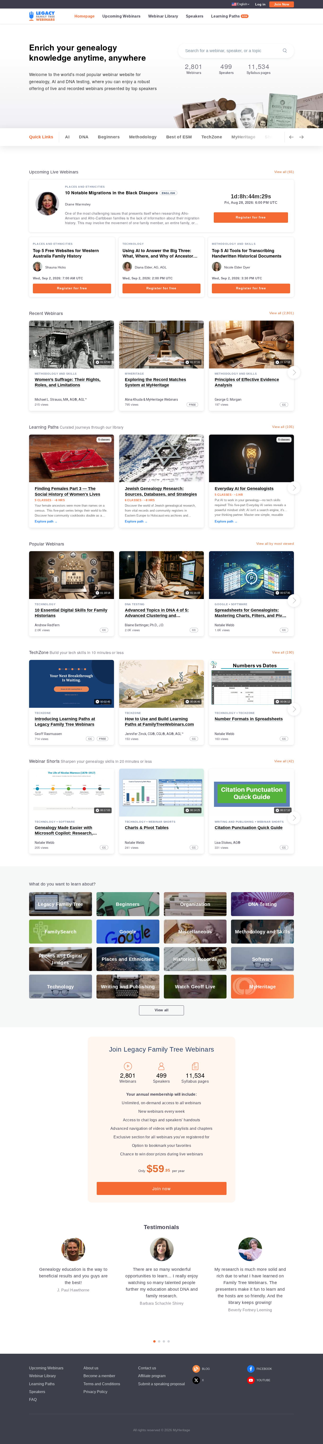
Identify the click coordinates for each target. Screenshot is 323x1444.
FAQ (33, 1400)
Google (221, 604)
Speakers (195, 16)
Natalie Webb (224, 625)
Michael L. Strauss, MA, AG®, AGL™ (61, 399)
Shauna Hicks (55, 267)
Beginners (109, 137)
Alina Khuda (134, 399)
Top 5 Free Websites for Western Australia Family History (66, 253)
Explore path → (46, 521)
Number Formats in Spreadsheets (249, 719)
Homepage (84, 16)
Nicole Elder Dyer (237, 267)
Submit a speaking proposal (161, 1384)
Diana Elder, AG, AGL (151, 267)
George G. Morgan (228, 399)
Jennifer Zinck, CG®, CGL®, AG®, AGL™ (154, 734)
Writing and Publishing (234, 821)
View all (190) (283, 652)
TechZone (211, 137)
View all (162, 1010)
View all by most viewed (275, 543)
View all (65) (284, 172)
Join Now (281, 4)
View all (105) (283, 427)
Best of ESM (179, 137)
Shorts (272, 137)
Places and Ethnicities (85, 186)
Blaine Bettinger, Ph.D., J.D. (144, 625)
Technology (133, 243)
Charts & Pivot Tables (147, 827)
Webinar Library (163, 16)
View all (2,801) (281, 313)
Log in (260, 4)
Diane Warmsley (78, 204)
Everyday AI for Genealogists (244, 488)
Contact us (147, 1368)
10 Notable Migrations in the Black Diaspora (111, 193)
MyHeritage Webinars (162, 399)
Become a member (99, 1376)
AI (67, 137)
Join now (161, 1188)
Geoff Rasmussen (48, 734)
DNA (83, 137)
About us (90, 1368)
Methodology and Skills (233, 243)
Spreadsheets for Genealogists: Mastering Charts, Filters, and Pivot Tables (250, 616)
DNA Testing (135, 604)
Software (239, 604)
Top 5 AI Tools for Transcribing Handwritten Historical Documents (246, 253)
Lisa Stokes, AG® (227, 843)
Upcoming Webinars (121, 16)
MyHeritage (243, 137)
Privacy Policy (95, 1392)
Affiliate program (152, 1376)
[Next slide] (294, 372)
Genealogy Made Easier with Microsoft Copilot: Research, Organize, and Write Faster (64, 833)
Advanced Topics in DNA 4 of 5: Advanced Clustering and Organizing (157, 616)
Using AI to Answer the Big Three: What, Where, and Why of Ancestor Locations (157, 253)
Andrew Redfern (47, 625)
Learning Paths (229, 16)
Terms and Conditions (101, 1384)
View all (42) (284, 761)
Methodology (143, 137)
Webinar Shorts (161, 821)
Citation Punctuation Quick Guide (249, 827)
